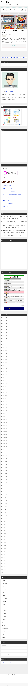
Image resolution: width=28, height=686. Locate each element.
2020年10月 (4, 527)
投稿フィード (5, 648)
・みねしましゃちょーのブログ (8, 191)
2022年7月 (4, 464)
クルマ (3, 592)
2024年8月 (4, 389)
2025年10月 (4, 347)
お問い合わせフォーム (6, 662)
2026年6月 (4, 323)
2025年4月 (4, 365)
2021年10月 (4, 491)
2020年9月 (4, 530)
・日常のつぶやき (5, 206)
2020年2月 (4, 551)
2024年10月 (4, 383)
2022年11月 (4, 452)
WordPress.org (5, 653)
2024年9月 (4, 386)
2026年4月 (4, 329)
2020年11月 (4, 524)
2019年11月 (4, 560)
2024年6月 (4, 395)
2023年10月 (4, 419)
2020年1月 (4, 554)
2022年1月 (4, 482)
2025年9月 (4, 350)
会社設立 (4, 616)
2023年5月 (4, 434)
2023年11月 (4, 416)
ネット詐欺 (4, 598)
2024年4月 (4, 401)
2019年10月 (4, 563)
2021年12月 (4, 485)
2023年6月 (4, 431)
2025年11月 (4, 344)
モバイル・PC (5, 607)
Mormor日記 (5, 2)
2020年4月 (4, 545)
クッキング (4, 589)
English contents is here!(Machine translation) (13, 57)
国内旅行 (4, 619)
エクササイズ (5, 586)
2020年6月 (4, 539)
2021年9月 (4, 494)
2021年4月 (4, 509)
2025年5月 (4, 362)
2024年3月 (4, 404)
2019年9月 (4, 566)
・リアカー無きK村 (6, 200)
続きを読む (14, 45)
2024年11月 (4, 380)
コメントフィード (6, 651)
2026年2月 (4, 335)
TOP (5, 674)
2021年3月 (4, 512)
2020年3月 (4, 548)
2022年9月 (4, 458)
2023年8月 (4, 425)
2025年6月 (4, 359)
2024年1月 (4, 410)
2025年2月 (4, 371)
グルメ (3, 595)
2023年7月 (4, 428)
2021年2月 (4, 515)
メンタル (4, 604)
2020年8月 (4, 533)
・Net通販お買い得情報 (7, 185)
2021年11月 (4, 488)
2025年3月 (4, 368)
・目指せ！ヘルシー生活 (7, 188)
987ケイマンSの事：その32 (8, 235)
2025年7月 (4, 356)
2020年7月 (4, 536)
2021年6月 (4, 503)
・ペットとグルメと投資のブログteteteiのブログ (12, 194)
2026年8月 (4, 317)
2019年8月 (4, 569)
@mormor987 (8, 89)
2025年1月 (4, 374)
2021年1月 (4, 518)
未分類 (3, 634)
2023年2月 (4, 443)
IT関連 (3, 580)
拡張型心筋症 (5, 628)
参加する (22, 305)
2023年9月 (4, 422)
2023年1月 (4, 446)
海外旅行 (4, 637)
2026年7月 (4, 320)
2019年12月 (4, 557)
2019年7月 (4, 572)
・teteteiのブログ (5, 197)
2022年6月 (4, 467)
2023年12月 (4, 413)
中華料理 (4, 613)
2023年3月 (4, 440)
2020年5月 (4, 542)
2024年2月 (4, 407)
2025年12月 (4, 341)
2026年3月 (4, 332)
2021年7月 (4, 500)
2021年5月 (4, 506)
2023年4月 (4, 437)
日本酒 (3, 631)
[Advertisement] (14, 146)
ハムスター (4, 601)
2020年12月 (4, 521)
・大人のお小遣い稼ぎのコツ (8, 203)
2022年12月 (4, 449)
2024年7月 (4, 392)
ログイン (4, 645)
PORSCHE (4, 583)
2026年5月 (4, 326)
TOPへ (21, 685)
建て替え (4, 625)
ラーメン (4, 36)
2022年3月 (4, 476)
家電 (3, 622)
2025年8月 (4, 353)
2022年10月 (4, 455)
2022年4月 (4, 473)
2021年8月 (4, 497)
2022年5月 (4, 470)
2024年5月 (4, 398)
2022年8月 (4, 461)
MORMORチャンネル (10, 91)
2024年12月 (4, 377)
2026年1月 (4, 338)
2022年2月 (4, 479)
